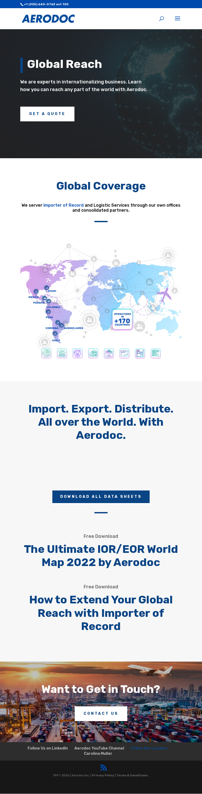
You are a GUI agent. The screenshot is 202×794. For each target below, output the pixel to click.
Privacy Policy (103, 775)
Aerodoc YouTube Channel (99, 748)
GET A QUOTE (47, 114)
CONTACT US (101, 713)
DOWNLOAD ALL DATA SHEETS (101, 496)
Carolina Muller (98, 753)
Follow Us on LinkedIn (48, 748)
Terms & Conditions (132, 775)
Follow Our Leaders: (149, 748)
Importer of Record (63, 205)
